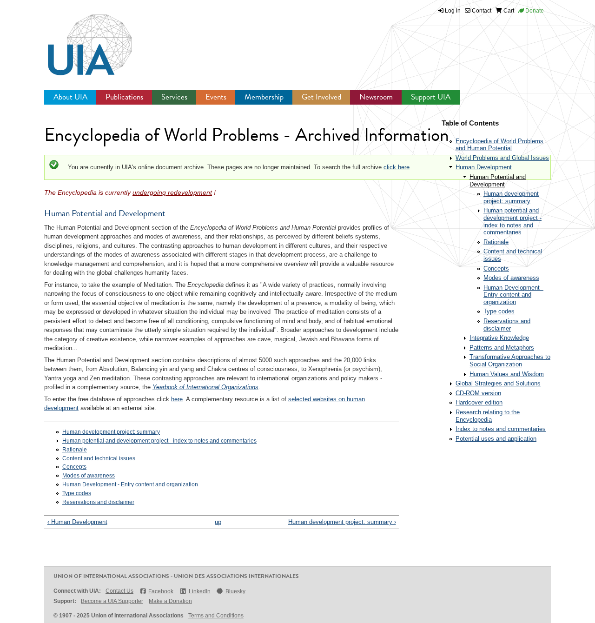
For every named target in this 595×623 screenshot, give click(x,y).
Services (174, 97)
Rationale (74, 449)
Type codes (76, 493)
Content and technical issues (98, 458)
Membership (264, 97)
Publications (124, 97)
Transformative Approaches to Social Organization (509, 360)
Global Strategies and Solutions (498, 383)
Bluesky (235, 591)
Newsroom (376, 97)
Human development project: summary (111, 432)
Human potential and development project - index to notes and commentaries (159, 440)
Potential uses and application (496, 438)
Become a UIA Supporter (112, 601)
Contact (480, 10)
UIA (79, 39)
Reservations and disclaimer (98, 502)
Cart (508, 10)
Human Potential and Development (497, 180)
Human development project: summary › (342, 521)
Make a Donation (170, 601)
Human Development (484, 167)
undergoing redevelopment (172, 192)
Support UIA (430, 97)
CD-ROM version (478, 393)
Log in (453, 10)
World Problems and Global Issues (502, 157)
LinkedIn (199, 591)
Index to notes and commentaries (501, 428)
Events (215, 97)
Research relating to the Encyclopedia (488, 416)
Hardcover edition (479, 402)
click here (396, 167)
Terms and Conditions (216, 615)
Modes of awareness (88, 475)
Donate (534, 10)
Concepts (74, 467)
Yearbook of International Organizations (205, 387)
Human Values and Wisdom (506, 374)
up (218, 521)
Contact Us (119, 591)
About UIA (70, 97)
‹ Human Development (77, 521)
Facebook (160, 591)
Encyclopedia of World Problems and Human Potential (499, 145)
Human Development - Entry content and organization (130, 484)
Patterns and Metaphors (501, 347)
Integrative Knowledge (499, 337)
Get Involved (321, 97)
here (177, 399)
